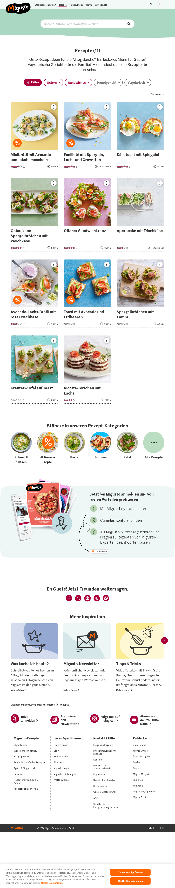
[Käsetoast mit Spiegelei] (140, 137)
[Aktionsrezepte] (47, 448)
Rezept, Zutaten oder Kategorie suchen (87, 24)
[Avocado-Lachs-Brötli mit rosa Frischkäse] (34, 294)
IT (163, 827)
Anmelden (102, 551)
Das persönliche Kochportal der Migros (33, 704)
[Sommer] (100, 448)
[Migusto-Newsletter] (87, 657)
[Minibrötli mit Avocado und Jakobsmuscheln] (34, 137)
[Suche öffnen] (151, 4)
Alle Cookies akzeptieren (130, 881)
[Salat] (127, 448)
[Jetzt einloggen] (160, 4)
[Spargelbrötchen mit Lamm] (140, 294)
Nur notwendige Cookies (130, 872)
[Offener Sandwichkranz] (87, 215)
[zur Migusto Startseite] (18, 5)
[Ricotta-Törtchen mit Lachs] (87, 370)
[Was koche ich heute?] (34, 657)
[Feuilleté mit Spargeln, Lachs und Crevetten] (87, 137)
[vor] (164, 640)
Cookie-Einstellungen (104, 791)
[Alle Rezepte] (153, 448)
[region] (87, 876)
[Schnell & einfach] (21, 448)
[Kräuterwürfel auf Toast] (34, 370)
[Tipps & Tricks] (140, 657)
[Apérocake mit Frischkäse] (140, 215)
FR (157, 827)
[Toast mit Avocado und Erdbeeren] (87, 294)
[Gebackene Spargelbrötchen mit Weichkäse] (34, 215)
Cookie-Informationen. (52, 882)
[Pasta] (74, 448)
